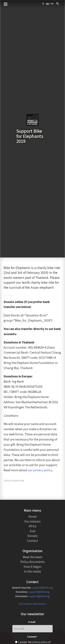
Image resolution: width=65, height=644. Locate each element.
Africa (32, 526)
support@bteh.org (42, 587)
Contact (32, 540)
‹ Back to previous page (14, 480)
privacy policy (39, 642)
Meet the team (32, 557)
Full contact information (32, 603)
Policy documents (32, 562)
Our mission (32, 521)
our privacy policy (40, 470)
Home (32, 516)
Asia (32, 531)
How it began (32, 566)
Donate (32, 536)
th (52, 4)
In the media (32, 571)
